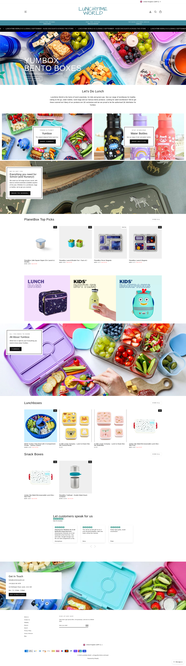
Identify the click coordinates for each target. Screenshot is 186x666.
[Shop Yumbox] (47, 136)
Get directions (17, 594)
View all (156, 219)
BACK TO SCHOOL (20, 193)
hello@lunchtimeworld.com (17, 580)
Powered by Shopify (93, 658)
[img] (94, 519)
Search (26, 628)
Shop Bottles (139, 141)
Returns (26, 625)
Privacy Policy (27, 630)
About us (26, 617)
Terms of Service (28, 633)
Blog (25, 636)
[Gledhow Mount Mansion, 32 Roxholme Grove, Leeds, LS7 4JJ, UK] (93, 586)
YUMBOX (15, 349)
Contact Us (27, 619)
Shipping (26, 622)
